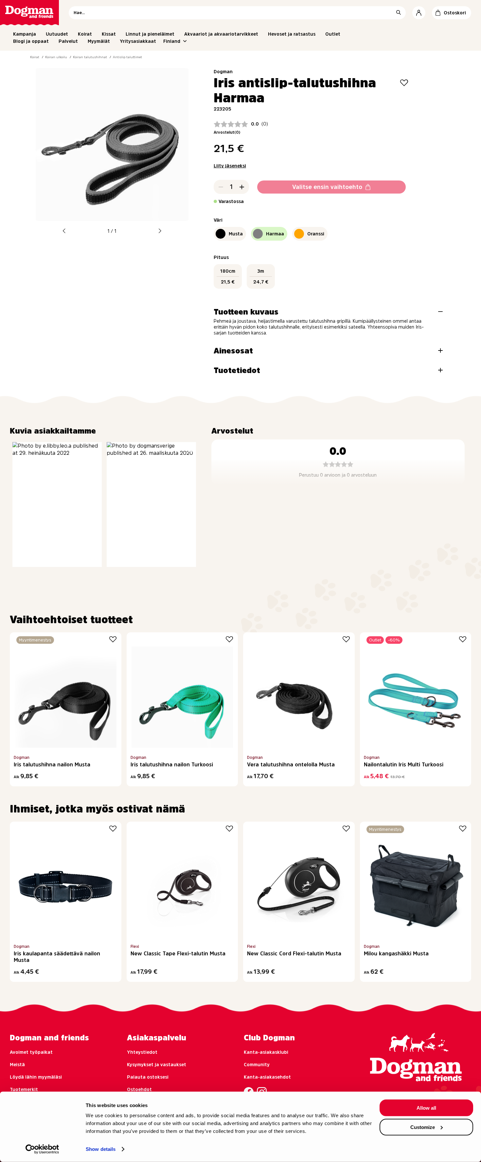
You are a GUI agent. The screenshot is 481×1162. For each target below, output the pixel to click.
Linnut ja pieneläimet (150, 34)
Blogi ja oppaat (31, 41)
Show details (101, 1149)
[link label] (29, 12)
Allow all (426, 1108)
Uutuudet (57, 34)
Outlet (332, 34)
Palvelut (68, 41)
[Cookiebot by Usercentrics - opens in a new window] (42, 1149)
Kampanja (24, 34)
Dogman (223, 71)
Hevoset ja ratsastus (291, 34)
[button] (64, 231)
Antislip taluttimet (127, 57)
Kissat (109, 34)
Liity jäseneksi (230, 165)
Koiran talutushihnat (90, 57)
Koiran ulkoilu (56, 57)
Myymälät (99, 41)
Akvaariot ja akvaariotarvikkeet (221, 34)
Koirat (85, 34)
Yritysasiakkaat (138, 41)
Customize (422, 1127)
